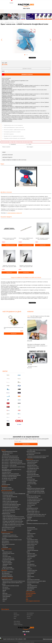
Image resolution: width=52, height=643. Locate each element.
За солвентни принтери (32, 503)
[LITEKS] (8, 392)
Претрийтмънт (4, 486)
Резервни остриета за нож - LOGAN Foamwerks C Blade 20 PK (9, 239)
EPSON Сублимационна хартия (33, 476)
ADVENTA (4, 584)
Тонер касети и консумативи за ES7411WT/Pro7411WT (38, 456)
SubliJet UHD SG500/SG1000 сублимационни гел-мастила (14, 518)
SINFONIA (29, 519)
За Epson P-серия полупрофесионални (10, 501)
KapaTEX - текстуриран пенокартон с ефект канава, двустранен (43, 239)
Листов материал (30, 548)
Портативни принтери (6, 472)
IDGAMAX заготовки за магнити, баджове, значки (12, 582)
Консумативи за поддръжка (7, 479)
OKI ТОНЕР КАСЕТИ (30, 454)
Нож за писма (30, 535)
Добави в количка (10, 245)
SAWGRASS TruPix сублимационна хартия (35, 489)
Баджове (4, 590)
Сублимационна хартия (32, 469)
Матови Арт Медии (31, 479)
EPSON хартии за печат (31, 471)
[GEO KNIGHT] (19, 406)
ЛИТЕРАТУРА (28, 596)
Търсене (29, 618)
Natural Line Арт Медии (32, 483)
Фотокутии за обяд (31, 527)
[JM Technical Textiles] (19, 389)
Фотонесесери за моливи (32, 529)
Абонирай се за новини (32, 366)
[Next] (50, 17)
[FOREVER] (8, 385)
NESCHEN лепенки (5, 542)
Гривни (28, 567)
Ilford (28, 494)
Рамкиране (4, 538)
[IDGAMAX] (19, 424)
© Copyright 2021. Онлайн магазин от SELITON (26, 642)
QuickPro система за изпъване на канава (11, 585)
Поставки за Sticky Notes (32, 570)
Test (27, 598)
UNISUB (28, 552)
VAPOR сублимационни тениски (8, 527)
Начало (2, 22)
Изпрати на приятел (6, 146)
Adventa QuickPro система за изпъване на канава (12, 539)
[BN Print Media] (19, 392)
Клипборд (29, 584)
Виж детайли (42, 245)
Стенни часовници (6, 596)
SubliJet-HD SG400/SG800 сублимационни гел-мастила (13, 516)
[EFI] (8, 399)
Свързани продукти (7, 157)
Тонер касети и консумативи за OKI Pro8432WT (36, 457)
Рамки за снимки (30, 561)
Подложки (5, 599)
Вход (15, 618)
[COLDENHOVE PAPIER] (8, 396)
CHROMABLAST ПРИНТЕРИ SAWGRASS (9, 476)
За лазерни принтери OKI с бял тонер (34, 499)
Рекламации (16, 614)
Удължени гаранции (6, 484)
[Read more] (38, 330)
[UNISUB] (19, 399)
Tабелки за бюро (30, 573)
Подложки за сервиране (32, 555)
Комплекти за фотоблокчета (8, 558)
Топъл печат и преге (7, 556)
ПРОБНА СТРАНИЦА (18, 624)
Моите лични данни (47, 639)
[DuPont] (19, 410)
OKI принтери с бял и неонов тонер (9, 478)
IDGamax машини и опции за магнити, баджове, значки (14, 581)
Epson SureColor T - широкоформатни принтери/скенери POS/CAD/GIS (13, 467)
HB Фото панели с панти (32, 544)
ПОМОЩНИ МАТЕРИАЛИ (7, 575)
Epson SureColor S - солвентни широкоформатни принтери (14, 463)
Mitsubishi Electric (6, 454)
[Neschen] (8, 389)
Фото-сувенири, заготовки (7, 578)
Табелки (29, 578)
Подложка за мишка (31, 533)
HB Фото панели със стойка (32, 542)
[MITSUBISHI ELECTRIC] (8, 424)
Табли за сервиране (31, 556)
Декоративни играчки (7, 594)
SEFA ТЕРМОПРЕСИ (6, 573)
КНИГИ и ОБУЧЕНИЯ (30, 591)
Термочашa (5, 598)
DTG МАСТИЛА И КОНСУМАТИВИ (33, 453)
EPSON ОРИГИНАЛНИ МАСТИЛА (8, 492)
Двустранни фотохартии (32, 465)
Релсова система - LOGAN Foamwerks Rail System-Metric (26, 239)
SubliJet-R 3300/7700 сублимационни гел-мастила (12, 522)
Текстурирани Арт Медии (32, 480)
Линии (28, 532)
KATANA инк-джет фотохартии (33, 460)
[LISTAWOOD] (19, 403)
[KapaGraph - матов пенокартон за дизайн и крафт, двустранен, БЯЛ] (26, 256)
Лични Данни (17, 621)
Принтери (3, 450)
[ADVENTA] (8, 403)
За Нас (15, 616)
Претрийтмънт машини (6, 487)
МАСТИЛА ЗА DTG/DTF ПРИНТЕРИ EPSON (11, 506)
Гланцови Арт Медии (31, 482)
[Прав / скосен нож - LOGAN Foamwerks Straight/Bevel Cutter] (26, 39)
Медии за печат (29, 459)
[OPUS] (8, 406)
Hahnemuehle (29, 477)
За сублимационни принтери (33, 502)
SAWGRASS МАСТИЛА (6, 513)
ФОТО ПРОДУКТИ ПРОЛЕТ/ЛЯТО (33, 601)
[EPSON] (19, 375)
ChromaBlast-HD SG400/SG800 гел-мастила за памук (13, 521)
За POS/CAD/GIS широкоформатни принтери (12, 504)
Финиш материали (31, 505)
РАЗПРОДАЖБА (29, 594)
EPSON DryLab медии (31, 473)
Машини (4, 545)
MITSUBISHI (29, 517)
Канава (28, 485)
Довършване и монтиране (9, 22)
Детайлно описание (7, 154)
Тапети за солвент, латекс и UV (33, 512)
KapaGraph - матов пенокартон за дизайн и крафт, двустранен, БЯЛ (26, 266)
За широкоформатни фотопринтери (10, 502)
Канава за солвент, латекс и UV (33, 511)
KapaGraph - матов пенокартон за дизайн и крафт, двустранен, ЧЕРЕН (9, 266)
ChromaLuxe (29, 538)
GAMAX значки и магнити (7, 579)
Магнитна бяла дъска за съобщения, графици (36, 581)
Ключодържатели (6, 588)
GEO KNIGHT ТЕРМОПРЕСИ (7, 571)
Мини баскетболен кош (32, 587)
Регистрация (30, 614)
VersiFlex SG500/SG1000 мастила (9, 515)
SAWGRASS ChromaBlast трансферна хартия (36, 492)
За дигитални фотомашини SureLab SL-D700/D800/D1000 (14, 493)
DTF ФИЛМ (4, 530)
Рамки (4, 591)
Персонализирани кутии (32, 585)
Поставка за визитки (31, 571)
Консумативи (5, 547)
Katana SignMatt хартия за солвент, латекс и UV (36, 514)
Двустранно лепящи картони (8, 529)
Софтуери (4, 482)
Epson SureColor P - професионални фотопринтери (12, 460)
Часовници (29, 558)
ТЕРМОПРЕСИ (4, 570)
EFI (27, 522)
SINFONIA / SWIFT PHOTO (8, 453)
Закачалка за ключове (31, 565)
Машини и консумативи (7, 567)
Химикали (29, 530)
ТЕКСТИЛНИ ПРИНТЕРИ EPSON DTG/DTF (10, 456)
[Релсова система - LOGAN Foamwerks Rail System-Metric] (26, 228)
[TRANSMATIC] (8, 410)
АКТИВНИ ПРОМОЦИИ (31, 593)
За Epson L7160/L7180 (7, 498)
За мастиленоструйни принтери (33, 500)
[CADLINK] (19, 413)
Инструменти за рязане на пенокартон (10, 536)
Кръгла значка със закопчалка (33, 579)
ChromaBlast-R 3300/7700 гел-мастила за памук (36, 450)
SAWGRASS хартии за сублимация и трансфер (36, 488)
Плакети (29, 562)
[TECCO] (19, 396)
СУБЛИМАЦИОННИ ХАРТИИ (32, 508)
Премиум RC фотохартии (32, 462)
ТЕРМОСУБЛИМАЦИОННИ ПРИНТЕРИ (9, 451)
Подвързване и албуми (6, 548)
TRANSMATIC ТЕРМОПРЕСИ (7, 576)
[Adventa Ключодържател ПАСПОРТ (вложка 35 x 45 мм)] (13, 321)
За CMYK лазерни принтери (32, 497)
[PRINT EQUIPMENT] (8, 420)
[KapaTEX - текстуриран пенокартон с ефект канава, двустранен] (42, 228)
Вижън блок (5, 593)
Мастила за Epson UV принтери (9, 512)
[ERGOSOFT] (8, 413)
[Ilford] (19, 382)
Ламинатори (5, 555)
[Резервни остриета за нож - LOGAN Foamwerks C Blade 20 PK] (9, 228)
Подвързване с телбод (7, 564)
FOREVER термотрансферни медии (34, 496)
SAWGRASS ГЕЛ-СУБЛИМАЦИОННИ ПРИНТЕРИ (11, 475)
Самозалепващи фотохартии (33, 468)
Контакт (28, 616)
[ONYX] (8, 417)
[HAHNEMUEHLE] (8, 382)
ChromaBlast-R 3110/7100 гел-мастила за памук (12, 525)
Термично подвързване (7, 562)
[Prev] (2, 17)
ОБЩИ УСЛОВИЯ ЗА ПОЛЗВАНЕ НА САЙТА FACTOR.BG (14, 159)
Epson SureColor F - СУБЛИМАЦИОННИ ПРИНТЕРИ (12, 462)
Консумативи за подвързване (8, 559)
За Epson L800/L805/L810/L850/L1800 (10, 496)
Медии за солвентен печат (32, 509)
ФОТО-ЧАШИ (29, 590)
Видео (4, 152)
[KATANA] (19, 378)
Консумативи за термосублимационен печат (36, 515)
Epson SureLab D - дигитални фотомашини (10, 457)
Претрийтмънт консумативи (7, 489)
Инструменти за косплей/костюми (9, 535)
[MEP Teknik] (19, 417)
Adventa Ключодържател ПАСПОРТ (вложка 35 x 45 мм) (13, 328)
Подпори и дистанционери (32, 550)
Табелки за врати (30, 576)
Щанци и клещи (30, 536)
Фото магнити (5, 587)
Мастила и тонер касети (6, 490)
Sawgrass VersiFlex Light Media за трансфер (35, 491)
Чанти (4, 601)
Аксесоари (4, 481)
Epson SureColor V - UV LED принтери (9, 465)
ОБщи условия (17, 623)
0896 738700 (26, 8)
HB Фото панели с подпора (32, 541)
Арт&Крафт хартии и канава (32, 466)
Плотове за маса (30, 547)
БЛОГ (27, 599)
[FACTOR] (8, 375)
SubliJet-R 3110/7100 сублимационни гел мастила (12, 519)
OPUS (3, 550)
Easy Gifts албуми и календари (8, 568)
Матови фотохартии (31, 463)
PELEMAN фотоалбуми (6, 561)
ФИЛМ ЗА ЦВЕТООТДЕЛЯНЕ (32, 520)
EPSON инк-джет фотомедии (33, 474)
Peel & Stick (5, 565)
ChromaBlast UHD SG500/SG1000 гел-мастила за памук (13, 524)
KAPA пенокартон (5, 541)
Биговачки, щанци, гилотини (8, 553)
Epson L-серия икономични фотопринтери (10, 459)
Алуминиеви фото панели (32, 539)
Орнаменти (29, 568)
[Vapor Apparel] (19, 385)
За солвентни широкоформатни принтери (11, 509)
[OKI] (19, 420)
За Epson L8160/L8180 (7, 499)
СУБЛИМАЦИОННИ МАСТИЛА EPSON (10, 507)
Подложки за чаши (31, 553)
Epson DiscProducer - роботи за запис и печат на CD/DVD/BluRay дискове (11, 470)
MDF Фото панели (30, 545)
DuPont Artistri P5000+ (31, 451)
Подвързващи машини (7, 552)
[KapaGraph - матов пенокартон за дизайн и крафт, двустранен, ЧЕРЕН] (9, 256)
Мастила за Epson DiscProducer (9, 510)
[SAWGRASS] (8, 378)
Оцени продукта (30, 146)
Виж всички (29, 367)
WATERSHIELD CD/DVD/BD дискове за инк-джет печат (37, 523)
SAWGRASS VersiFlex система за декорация (10, 473)
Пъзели (28, 559)
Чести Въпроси (30, 613)
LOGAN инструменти (19, 22)
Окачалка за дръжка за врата (33, 582)
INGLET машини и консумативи (8, 544)
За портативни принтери (8, 495)
